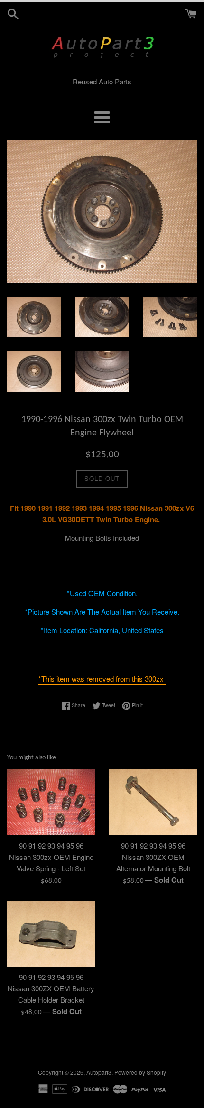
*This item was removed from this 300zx (102, 678)
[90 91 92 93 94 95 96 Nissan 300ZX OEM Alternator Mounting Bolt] (153, 802)
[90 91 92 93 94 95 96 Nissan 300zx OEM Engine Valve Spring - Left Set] (51, 802)
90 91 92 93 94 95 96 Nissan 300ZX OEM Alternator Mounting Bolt (153, 856)
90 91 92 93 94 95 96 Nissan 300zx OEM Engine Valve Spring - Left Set (51, 856)
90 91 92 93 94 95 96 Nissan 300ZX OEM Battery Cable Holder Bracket (51, 988)
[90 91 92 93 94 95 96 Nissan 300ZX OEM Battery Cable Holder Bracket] (51, 934)
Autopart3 (98, 1072)
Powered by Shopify (140, 1072)
